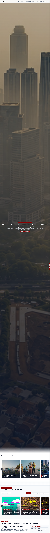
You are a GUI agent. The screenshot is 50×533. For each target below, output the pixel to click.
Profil (36, 1)
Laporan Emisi (45, 493)
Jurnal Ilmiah (40, 493)
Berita (40, 1)
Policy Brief (34, 493)
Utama (18, 1)
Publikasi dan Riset (30, 1)
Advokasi (23, 1)
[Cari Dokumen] (48, 1)
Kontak (44, 1)
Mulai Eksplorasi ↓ (25, 231)
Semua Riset (29, 493)
